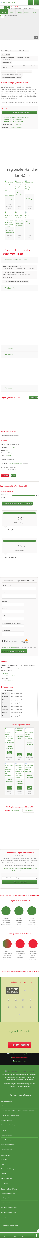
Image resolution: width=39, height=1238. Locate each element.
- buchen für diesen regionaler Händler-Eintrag (33, 955)
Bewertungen (27, 12)
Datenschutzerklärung (9, 647)
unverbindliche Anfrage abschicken (14, 651)
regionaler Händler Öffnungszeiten (13, 121)
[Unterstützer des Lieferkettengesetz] (19, 1054)
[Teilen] (32, 1235)
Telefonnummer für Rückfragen (11, 623)
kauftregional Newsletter (8, 1198)
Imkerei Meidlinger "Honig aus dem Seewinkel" (29, 198)
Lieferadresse (6, 630)
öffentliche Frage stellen (20, 882)
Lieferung (9, 355)
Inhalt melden (28, 810)
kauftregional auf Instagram (9, 1207)
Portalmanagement (6, 1178)
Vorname (4, 601)
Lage (11, 12)
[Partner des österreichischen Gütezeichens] (19, 1061)
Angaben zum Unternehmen (16, 260)
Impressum (4, 1159)
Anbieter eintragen (6, 1135)
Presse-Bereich (5, 1202)
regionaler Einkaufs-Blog (8, 1193)
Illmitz (6, 450)
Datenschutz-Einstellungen (8, 1125)
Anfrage (35, 12)
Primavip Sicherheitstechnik (9, 200)
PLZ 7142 (12, 447)
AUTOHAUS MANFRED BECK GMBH (19, 225)
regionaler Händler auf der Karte (12, 119)
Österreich (8, 455)
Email (3, 616)
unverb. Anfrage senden (20, 112)
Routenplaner (34, 397)
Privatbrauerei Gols (29, 223)
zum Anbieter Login (6, 1140)
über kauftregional (6, 1120)
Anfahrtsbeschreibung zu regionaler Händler (16, 117)
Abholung (8, 388)
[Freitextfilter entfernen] (31, 2)
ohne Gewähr (14, 810)
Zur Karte (5, 673)
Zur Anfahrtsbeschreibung (10, 676)
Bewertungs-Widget (6, 1149)
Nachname (5, 608)
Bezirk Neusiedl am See (15, 463)
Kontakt (13, 475)
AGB (2, 1164)
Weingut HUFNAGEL (29, 743)
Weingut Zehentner (19, 194)
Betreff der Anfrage (7, 585)
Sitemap (3, 1173)
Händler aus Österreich (7, 1106)
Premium (35, 167)
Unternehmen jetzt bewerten (18, 503)
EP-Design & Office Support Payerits (9, 231)
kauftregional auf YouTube (8, 1217)
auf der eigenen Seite (20, 954)
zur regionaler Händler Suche (2, 7)
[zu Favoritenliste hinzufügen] (2, 16)
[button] (19, 27)
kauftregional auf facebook (8, 1212)
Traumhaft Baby (19, 737)
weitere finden (19, 921)
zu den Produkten (20, 1045)
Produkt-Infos (10, 288)
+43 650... (10, 124)
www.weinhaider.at (16, 127)
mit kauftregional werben (8, 1144)
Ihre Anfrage (6, 593)
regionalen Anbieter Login (10, 1225)
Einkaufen (9, 348)
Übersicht (4, 12)
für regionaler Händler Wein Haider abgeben (6, 921)
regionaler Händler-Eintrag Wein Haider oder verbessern (7, 955)
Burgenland (12, 453)
